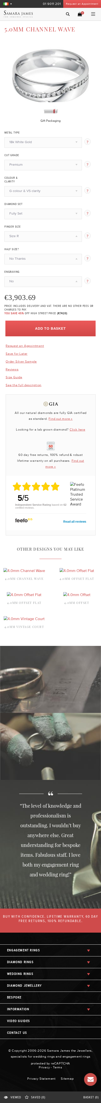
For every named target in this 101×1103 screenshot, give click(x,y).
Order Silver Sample (21, 361)
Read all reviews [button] (74, 521)
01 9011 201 (52, 4)
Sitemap (67, 1078)
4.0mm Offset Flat (77, 579)
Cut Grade (11, 155)
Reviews (12, 369)
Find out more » (61, 419)
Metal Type (12, 132)
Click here (77, 429)
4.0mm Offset (76, 603)
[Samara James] (23, 14)
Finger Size (12, 226)
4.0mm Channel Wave (24, 579)
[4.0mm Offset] (76, 594)
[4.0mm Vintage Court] (24, 618)
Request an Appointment (82, 3)
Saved (38, 1097)
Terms (57, 1067)
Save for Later (16, 353)
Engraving (12, 272)
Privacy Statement (41, 1078)
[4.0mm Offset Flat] (77, 570)
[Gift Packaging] (50, 110)
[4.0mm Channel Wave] (24, 570)
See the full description (23, 385)
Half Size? (11, 249)
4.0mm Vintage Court (24, 627)
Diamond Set (13, 204)
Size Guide (14, 377)
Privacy (44, 1067)
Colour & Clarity (10, 180)
